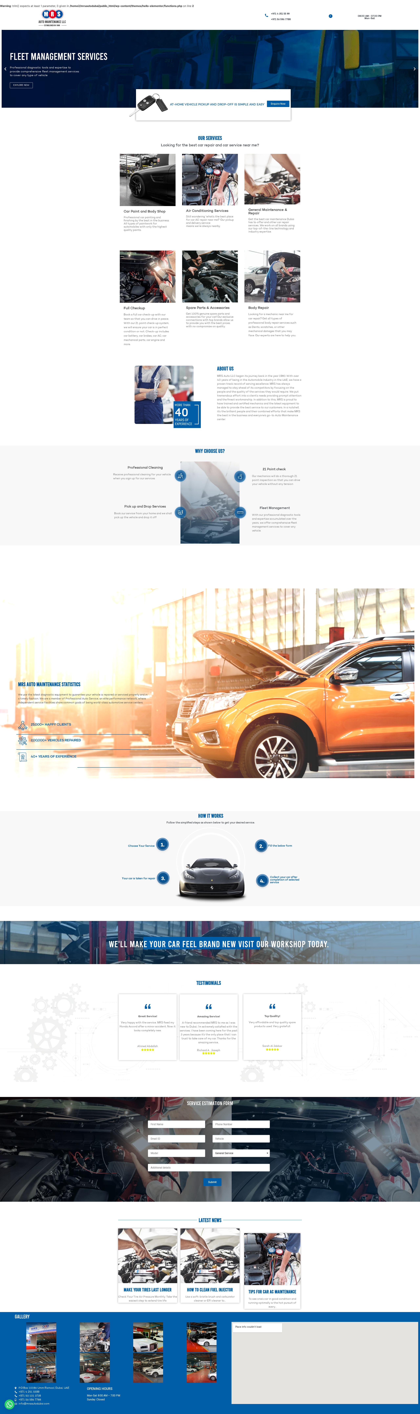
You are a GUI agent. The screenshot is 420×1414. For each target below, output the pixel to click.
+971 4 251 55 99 (280, 14)
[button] (5, 69)
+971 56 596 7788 (281, 19)
